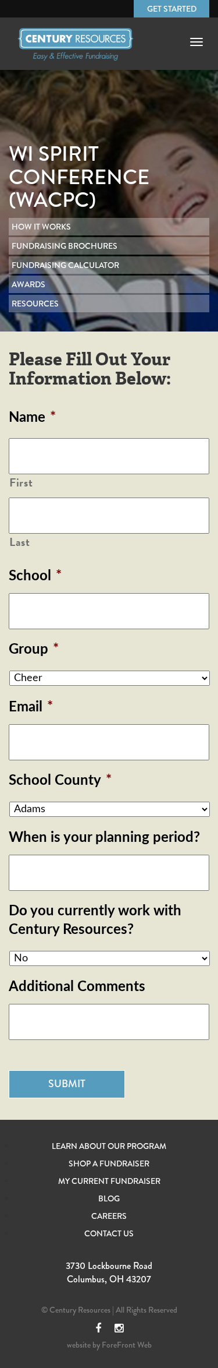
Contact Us (109, 1233)
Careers (109, 1216)
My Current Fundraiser (109, 1181)
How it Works (41, 226)
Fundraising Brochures (64, 246)
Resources (35, 303)
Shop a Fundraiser (109, 1163)
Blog (109, 1198)
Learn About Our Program (109, 1146)
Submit (66, 1083)
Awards (28, 284)
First (21, 483)
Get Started (171, 9)
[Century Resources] (75, 54)
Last (19, 542)
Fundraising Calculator (65, 265)
